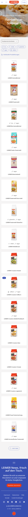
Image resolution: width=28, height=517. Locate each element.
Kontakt (7, 498)
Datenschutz (15, 495)
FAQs (22, 495)
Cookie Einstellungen (17, 498)
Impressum (7, 495)
